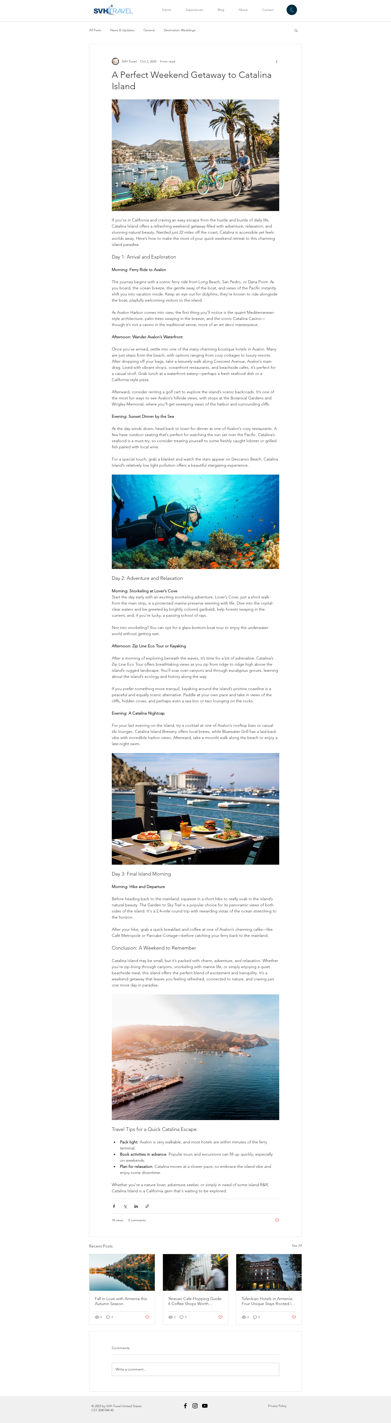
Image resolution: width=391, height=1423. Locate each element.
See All (297, 1245)
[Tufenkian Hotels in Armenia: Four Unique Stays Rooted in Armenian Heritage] (269, 1272)
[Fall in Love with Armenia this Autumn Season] (122, 1272)
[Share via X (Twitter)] (125, 1206)
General (149, 30)
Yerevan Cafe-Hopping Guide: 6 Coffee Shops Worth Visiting (195, 1301)
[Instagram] (195, 1405)
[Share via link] (147, 1206)
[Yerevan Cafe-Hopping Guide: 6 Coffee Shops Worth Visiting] (195, 1272)
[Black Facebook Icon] (185, 1405)
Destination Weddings (180, 30)
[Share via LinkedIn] (136, 1206)
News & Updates (122, 30)
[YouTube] (204, 1405)
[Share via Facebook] (114, 1206)
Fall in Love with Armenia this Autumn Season (121, 1301)
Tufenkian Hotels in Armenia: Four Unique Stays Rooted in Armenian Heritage (267, 1301)
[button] (296, 30)
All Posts (95, 30)
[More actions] (276, 61)
